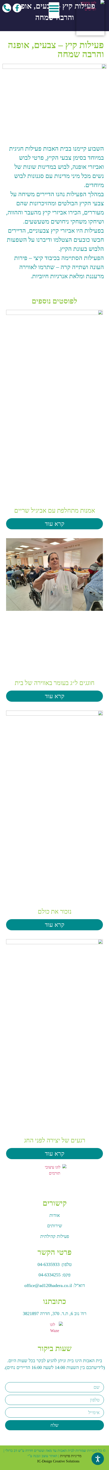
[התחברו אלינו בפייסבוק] (17, 8)
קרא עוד (54, 523)
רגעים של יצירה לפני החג (54, 1140)
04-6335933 (49, 1264)
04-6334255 (50, 1274)
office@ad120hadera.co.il (48, 1285)
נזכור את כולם (54, 911)
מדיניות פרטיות (70, 1456)
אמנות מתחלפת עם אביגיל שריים (54, 510)
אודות (54, 1215)
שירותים (54, 1225)
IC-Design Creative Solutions (58, 1461)
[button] (54, 10)
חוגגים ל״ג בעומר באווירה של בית (55, 682)
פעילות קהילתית (54, 1236)
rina (33, 1461)
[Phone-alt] (6, 8)
